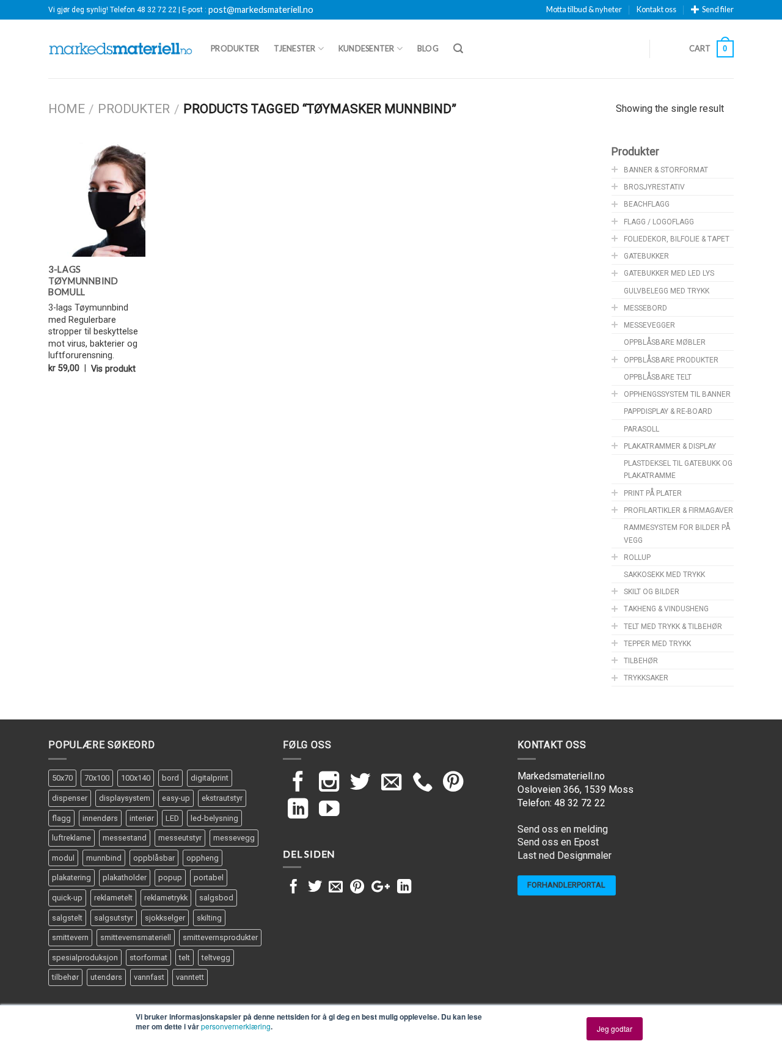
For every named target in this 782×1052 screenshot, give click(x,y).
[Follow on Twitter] (360, 783)
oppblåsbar (154, 858)
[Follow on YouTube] (329, 810)
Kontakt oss (656, 9)
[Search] (458, 49)
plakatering (71, 877)
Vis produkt (113, 369)
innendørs (100, 818)
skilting (209, 917)
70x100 (96, 777)
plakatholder (125, 877)
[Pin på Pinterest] (357, 888)
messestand (125, 837)
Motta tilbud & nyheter (584, 9)
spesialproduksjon (85, 957)
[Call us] (422, 783)
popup (170, 877)
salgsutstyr (113, 917)
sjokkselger (165, 917)
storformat (148, 957)
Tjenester (294, 48)
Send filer (718, 9)
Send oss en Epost (558, 842)
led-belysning (214, 818)
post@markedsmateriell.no (260, 10)
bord (170, 777)
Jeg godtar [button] (614, 1028)
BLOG (428, 48)
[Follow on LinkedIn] (298, 810)
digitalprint (209, 777)
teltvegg (216, 957)
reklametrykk (166, 897)
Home (66, 108)
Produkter (235, 48)
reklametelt (113, 897)
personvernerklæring (236, 1026)
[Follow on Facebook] (298, 783)
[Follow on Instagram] (329, 783)
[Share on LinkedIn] (404, 888)
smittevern (70, 937)
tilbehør (65, 977)
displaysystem (124, 798)
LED (172, 818)
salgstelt (67, 917)
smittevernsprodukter (220, 937)
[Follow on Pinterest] (453, 783)
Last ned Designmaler (564, 855)
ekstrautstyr (222, 798)
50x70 (62, 777)
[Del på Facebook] (294, 888)
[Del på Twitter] (315, 888)
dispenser (69, 798)
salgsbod (216, 897)
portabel (209, 877)
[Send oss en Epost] (391, 783)
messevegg (234, 837)
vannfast (149, 977)
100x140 (135, 777)
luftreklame (71, 837)
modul (63, 858)
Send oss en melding (562, 829)
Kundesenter (366, 48)
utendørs (106, 977)
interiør (142, 818)
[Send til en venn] (336, 888)
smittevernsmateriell (135, 937)
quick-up (67, 897)
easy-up (176, 798)
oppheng (202, 858)
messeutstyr (180, 837)
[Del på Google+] (380, 888)
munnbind (104, 858)
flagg (61, 818)
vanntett (190, 977)
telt (184, 957)
